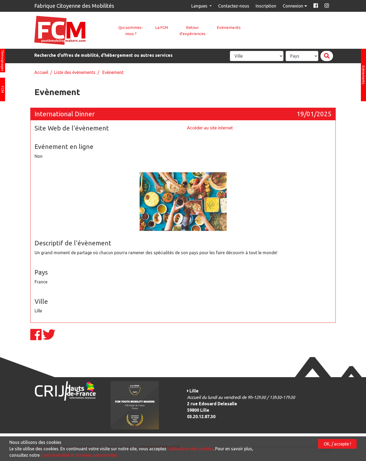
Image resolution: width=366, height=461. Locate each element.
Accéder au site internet (210, 127)
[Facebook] (36, 337)
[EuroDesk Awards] (135, 405)
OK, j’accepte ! (337, 443)
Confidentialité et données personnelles (79, 455)
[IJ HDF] (65, 390)
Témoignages (3, 60)
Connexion (293, 5)
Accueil (41, 72)
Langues (199, 5)
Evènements (229, 27)
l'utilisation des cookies (190, 448)
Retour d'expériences (193, 30)
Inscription (266, 5)
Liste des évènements (74, 72)
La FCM (161, 27)
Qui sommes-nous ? (130, 30)
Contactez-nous (233, 5)
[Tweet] (49, 337)
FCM (3, 89)
